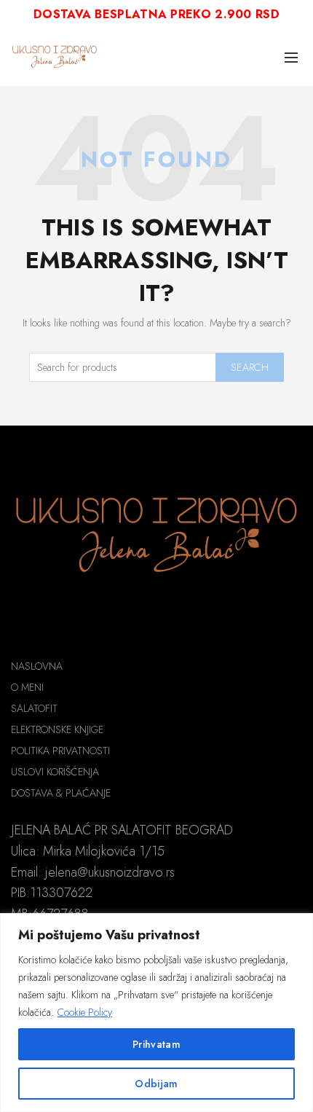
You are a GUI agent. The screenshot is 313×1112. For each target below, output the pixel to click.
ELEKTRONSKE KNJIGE (57, 729)
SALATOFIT (34, 708)
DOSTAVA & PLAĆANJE (61, 793)
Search (250, 367)
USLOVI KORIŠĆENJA (55, 771)
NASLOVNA (37, 666)
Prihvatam (156, 1044)
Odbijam (156, 1083)
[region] (156, 1012)
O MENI (27, 687)
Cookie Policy (85, 1012)
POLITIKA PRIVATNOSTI (60, 750)
